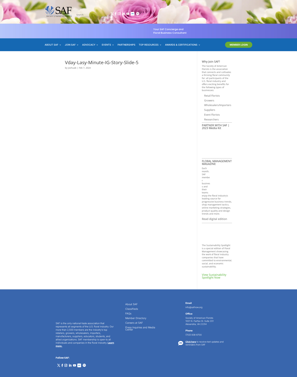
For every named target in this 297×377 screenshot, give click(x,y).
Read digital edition (214, 219)
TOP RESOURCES (149, 45)
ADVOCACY (88, 45)
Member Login (239, 44)
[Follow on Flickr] (132, 14)
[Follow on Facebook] (115, 14)
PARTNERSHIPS (126, 45)
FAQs (128, 313)
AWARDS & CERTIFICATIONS (181, 45)
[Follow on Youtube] (128, 14)
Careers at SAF (134, 323)
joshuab (72, 67)
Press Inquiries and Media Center (140, 328)
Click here (190, 341)
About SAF (131, 304)
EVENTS (106, 45)
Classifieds (131, 309)
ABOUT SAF (51, 45)
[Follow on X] (112, 14)
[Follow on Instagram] (119, 14)
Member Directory (135, 318)
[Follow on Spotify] (137, 14)
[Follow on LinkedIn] (123, 14)
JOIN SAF (70, 45)
